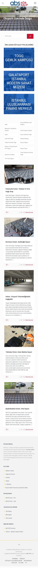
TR (26, 563)
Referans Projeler (10, 471)
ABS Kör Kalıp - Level (11, 501)
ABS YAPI (28, 553)
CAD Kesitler (9, 518)
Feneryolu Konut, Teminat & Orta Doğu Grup (18, 190)
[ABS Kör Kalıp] (19, 3)
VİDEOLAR (14, 563)
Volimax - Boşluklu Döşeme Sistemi (14, 532)
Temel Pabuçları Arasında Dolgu (26, 153)
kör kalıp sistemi (30, 449)
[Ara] (30, 36)
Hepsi (6, 124)
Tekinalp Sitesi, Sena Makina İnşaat (19, 352)
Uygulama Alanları (10, 474)
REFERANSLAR (28, 561)
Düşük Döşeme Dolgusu (26, 130)
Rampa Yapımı (23, 148)
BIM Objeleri (9, 515)
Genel (6, 134)
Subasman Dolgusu (10, 154)
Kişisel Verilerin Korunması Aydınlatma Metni (16, 488)
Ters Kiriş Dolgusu (9, 158)
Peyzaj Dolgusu (24, 142)
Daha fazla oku (29, 212)
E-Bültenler (8, 484)
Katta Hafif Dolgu (9, 138)
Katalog (8, 477)
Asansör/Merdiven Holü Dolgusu (26, 123)
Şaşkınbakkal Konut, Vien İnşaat (17, 408)
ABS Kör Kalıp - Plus (11, 498)
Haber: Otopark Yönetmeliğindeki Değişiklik (18, 298)
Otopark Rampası (24, 138)
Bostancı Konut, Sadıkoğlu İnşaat (18, 242)
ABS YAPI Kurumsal (10, 528)
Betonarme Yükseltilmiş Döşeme (10, 129)
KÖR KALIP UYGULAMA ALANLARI (13, 561)
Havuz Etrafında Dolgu (26, 134)
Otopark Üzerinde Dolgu (10, 142)
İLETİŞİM (21, 563)
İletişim (7, 481)
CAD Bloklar (9, 511)
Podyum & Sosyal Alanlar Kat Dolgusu (11, 147)
